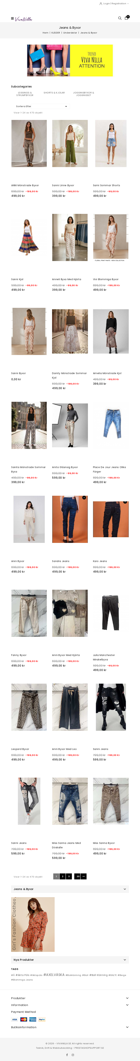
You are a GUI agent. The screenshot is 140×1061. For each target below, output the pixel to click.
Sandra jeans (60, 561)
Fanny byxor (19, 655)
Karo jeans (100, 561)
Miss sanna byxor (104, 843)
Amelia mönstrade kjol (107, 373)
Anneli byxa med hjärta (66, 279)
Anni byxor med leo (64, 749)
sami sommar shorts (106, 185)
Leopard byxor (20, 749)
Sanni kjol (17, 279)
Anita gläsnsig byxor (65, 467)
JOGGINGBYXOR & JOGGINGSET (83, 94)
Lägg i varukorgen (29, 204)
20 (78, 876)
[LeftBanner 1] (33, 924)
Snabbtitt (15, 124)
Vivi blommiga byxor (106, 279)
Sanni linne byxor (63, 185)
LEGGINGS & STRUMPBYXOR (24, 94)
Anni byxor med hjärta (66, 655)
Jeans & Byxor (24, 889)
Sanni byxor (18, 373)
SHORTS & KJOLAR (54, 92)
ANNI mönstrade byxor (25, 185)
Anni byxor (17, 561)
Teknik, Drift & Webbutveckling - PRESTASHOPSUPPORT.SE (70, 1048)
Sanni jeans (100, 749)
